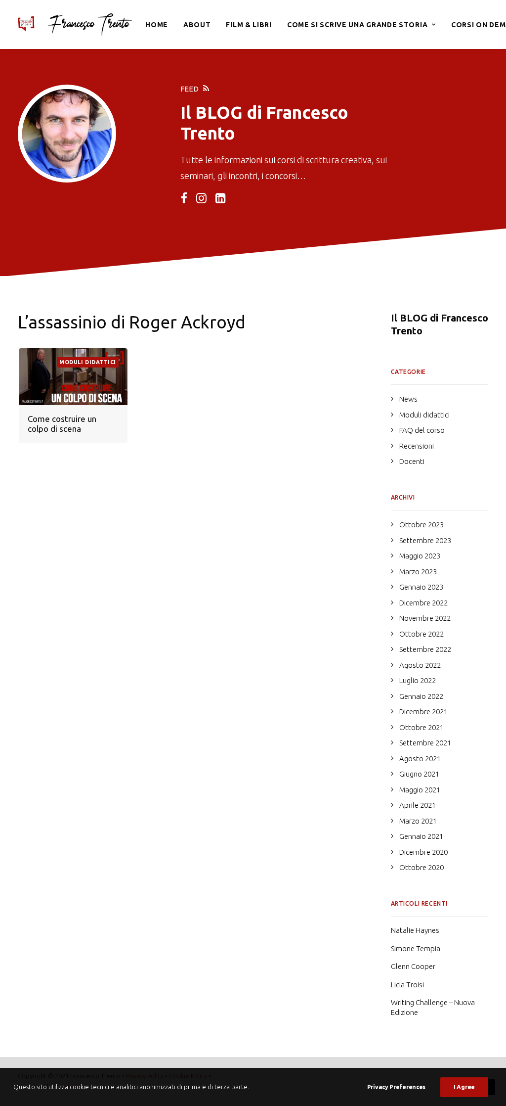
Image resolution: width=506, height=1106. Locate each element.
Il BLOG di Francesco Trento (439, 324)
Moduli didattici (87, 362)
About (197, 25)
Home (156, 25)
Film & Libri (248, 25)
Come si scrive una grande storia (357, 25)
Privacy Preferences (396, 1087)
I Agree (464, 1087)
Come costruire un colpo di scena (62, 423)
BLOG (219, 112)
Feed (189, 89)
